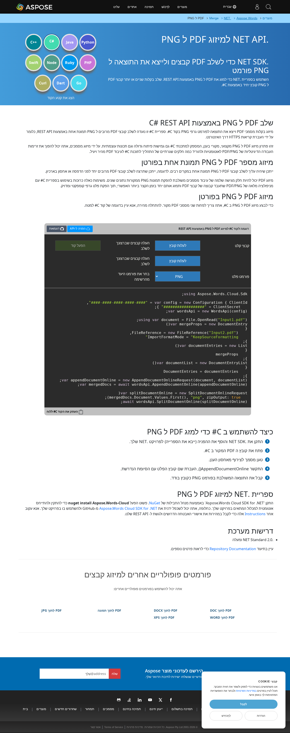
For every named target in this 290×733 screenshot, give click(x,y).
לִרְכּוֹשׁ (165, 7)
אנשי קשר (95, 727)
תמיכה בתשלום (182, 709)
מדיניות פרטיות (135, 727)
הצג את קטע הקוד (60, 97)
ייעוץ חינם (156, 709)
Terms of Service (113, 727)
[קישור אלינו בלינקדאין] (140, 700)
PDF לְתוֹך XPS (164, 617)
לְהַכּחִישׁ (226, 715)
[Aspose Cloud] (46, 6)
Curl (42, 83)
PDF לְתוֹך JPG (51, 610)
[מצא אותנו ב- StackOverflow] (129, 700)
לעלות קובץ (177, 245)
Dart (61, 83)
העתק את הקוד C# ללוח (62, 411)
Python (87, 42)
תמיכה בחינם (132, 709)
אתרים (132, 7)
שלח (115, 674)
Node (51, 62)
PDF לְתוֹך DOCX (165, 610)
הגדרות (261, 715)
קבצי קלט (242, 245)
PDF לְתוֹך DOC (221, 610)
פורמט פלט (240, 276)
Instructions (255, 513)
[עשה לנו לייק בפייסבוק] (171, 700)
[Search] (268, 7)
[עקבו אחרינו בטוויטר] (161, 700)
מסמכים (108, 709)
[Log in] (257, 7)
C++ (33, 42)
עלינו (116, 7)
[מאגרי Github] (119, 700)
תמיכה (149, 7)
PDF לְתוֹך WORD (222, 617)
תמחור (89, 709)
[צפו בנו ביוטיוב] (150, 700)
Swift (33, 62)
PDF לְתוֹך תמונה (109, 610)
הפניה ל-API (77, 228)
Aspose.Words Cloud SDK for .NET (128, 508)
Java (70, 42)
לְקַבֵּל (243, 704)
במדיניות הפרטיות (246, 690)
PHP (88, 62)
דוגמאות (54, 228)
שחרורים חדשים (66, 709)
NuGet (154, 502)
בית (25, 709)
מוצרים (182, 7)
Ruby (69, 62)
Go (78, 83)
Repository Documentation (233, 548)
